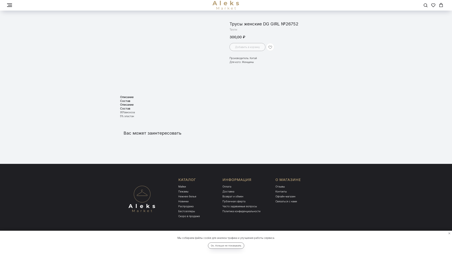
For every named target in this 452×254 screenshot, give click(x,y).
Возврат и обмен (232, 196)
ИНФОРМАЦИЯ (236, 180)
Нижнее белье (187, 196)
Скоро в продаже (189, 216)
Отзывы (280, 186)
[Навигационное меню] (9, 5)
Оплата (226, 186)
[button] (425, 5)
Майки (182, 186)
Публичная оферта (233, 201)
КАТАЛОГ (187, 180)
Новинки (183, 201)
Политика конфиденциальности (241, 211)
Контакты (281, 191)
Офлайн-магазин (285, 196)
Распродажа (186, 206)
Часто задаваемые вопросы (239, 206)
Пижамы (183, 191)
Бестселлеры (186, 211)
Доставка (228, 191)
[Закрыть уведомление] (449, 233)
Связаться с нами (286, 201)
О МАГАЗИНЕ (288, 180)
